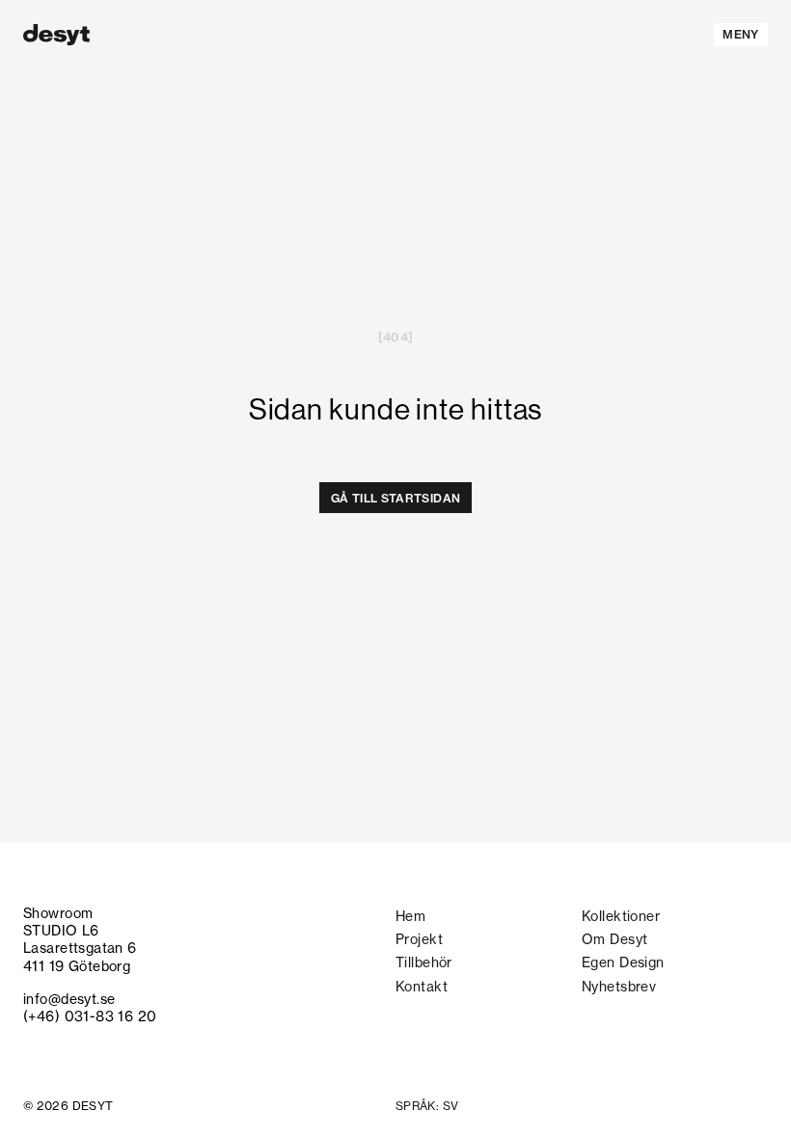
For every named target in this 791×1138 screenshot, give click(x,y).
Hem (410, 916)
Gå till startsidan (395, 498)
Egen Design (623, 962)
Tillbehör (424, 962)
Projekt (419, 939)
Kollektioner (621, 916)
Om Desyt (614, 939)
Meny (740, 34)
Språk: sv (427, 1105)
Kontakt (422, 986)
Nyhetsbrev (619, 986)
